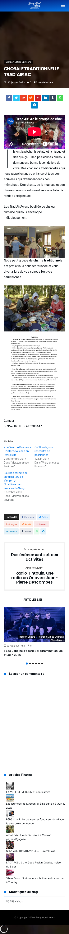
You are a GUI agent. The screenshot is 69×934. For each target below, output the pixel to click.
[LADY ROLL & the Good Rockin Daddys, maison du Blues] (10, 854)
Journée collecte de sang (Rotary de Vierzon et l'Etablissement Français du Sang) (16, 480)
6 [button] (42, 663)
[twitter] (16, 99)
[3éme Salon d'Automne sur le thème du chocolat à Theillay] (10, 870)
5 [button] (39, 663)
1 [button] (27, 663)
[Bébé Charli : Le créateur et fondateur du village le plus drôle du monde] (10, 811)
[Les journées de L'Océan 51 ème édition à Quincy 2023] (10, 796)
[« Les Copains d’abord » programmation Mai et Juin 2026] (34, 624)
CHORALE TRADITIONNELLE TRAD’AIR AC (30, 850)
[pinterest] (38, 99)
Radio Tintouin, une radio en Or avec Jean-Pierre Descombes (34, 576)
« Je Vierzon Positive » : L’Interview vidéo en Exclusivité (17, 451)
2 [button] (30, 663)
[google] (23, 99)
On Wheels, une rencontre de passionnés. (43, 451)
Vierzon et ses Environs (18, 61)
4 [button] (36, 663)
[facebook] (9, 99)
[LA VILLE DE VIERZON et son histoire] (10, 784)
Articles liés (33, 599)
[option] (34, 632)
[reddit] (31, 99)
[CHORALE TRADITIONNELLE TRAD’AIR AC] (10, 843)
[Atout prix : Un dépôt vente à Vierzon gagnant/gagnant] (10, 827)
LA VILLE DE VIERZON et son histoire (28, 791)
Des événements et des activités (34, 555)
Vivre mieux (57, 640)
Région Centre (27, 636)
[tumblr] (52, 99)
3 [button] (33, 663)
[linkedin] (45, 99)
